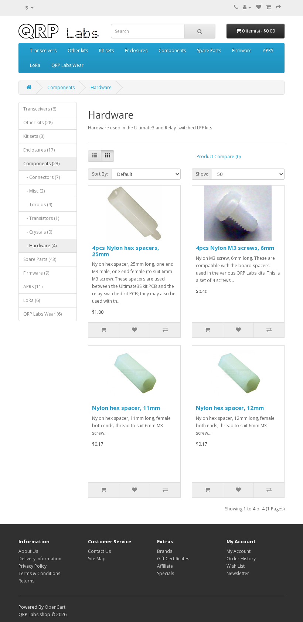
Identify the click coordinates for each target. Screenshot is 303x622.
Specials (165, 573)
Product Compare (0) (219, 156)
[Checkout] (278, 7)
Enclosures (136, 50)
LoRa (35, 65)
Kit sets (106, 50)
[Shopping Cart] (268, 7)
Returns (26, 581)
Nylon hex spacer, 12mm (230, 407)
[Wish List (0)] (258, 7)
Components (172, 50)
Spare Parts (209, 50)
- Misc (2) (34, 191)
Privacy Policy (32, 566)
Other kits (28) (37, 122)
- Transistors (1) (41, 218)
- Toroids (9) (37, 204)
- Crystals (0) (37, 232)
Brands (164, 551)
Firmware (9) (36, 273)
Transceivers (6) (39, 109)
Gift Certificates (173, 558)
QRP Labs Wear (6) (42, 314)
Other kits (78, 50)
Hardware (101, 87)
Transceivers (43, 50)
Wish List (236, 566)
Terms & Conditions (39, 573)
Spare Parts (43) (39, 259)
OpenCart (55, 607)
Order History (241, 558)
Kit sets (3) (33, 136)
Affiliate (165, 566)
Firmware (242, 50)
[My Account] (247, 7)
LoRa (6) (31, 300)
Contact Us (99, 551)
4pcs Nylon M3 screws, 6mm (235, 247)
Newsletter (238, 573)
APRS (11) (32, 286)
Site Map (97, 558)
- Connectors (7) (41, 177)
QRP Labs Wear (67, 65)
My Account (239, 551)
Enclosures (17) (39, 150)
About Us (28, 551)
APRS (268, 50)
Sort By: (100, 174)
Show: (202, 174)
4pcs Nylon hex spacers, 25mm (125, 251)
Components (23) (41, 163)
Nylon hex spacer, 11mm (126, 407)
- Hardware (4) (40, 245)
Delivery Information (39, 558)
